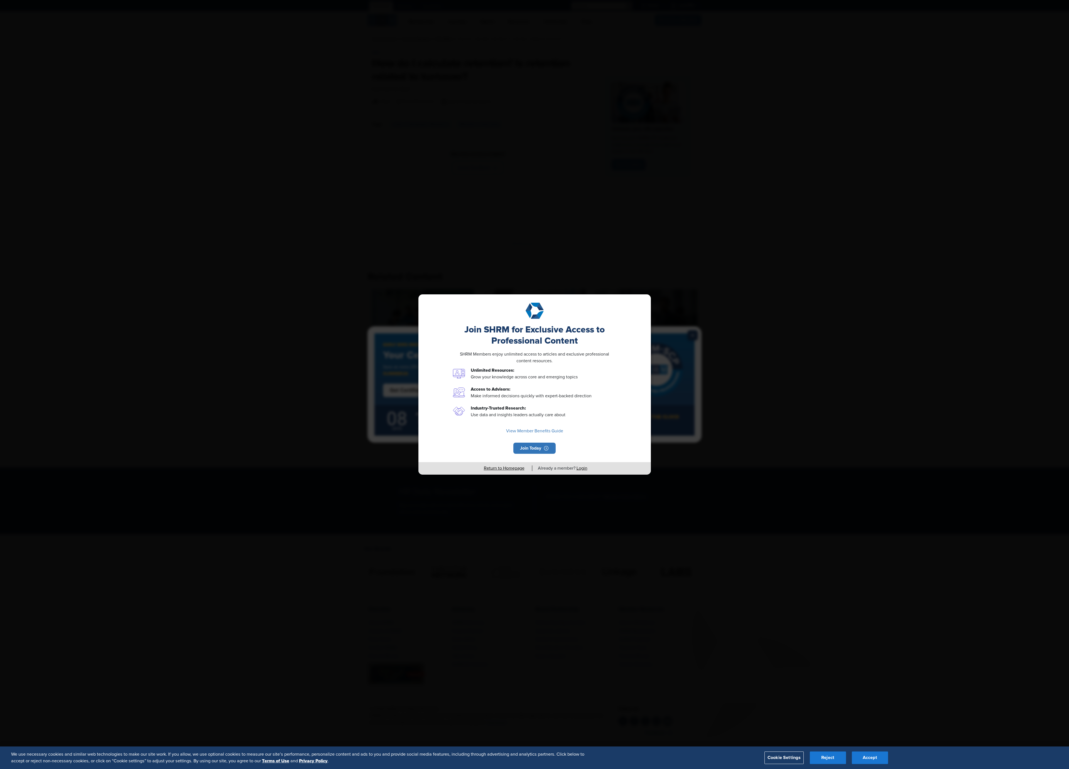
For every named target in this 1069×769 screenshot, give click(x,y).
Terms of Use (275, 761)
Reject (827, 757)
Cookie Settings (784, 757)
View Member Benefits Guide (534, 431)
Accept (870, 757)
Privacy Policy (313, 761)
